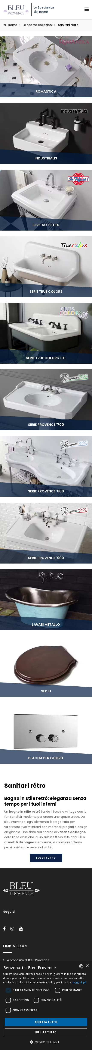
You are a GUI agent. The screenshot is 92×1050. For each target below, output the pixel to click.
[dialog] (46, 1005)
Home (12, 25)
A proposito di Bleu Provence (28, 960)
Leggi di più (80, 982)
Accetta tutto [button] (46, 1022)
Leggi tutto (46, 857)
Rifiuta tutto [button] (45, 1032)
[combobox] (81, 966)
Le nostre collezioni (37, 25)
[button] (46, 1042)
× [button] (87, 966)
